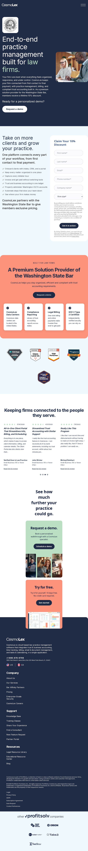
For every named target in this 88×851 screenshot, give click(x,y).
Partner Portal (12, 739)
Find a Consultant (14, 730)
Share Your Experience (16, 725)
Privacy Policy (75, 236)
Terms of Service (74, 233)
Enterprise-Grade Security (13, 697)
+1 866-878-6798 (15, 658)
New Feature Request (15, 734)
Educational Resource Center (15, 757)
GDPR (8, 798)
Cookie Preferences (13, 806)
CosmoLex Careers (14, 703)
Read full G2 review (11, 469)
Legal (8, 792)
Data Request (11, 803)
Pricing (9, 692)
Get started (44, 602)
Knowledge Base (13, 716)
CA (22, 665)
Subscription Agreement (14, 800)
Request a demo (14, 109)
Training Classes (13, 721)
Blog (8, 763)
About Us (10, 678)
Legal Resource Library (16, 752)
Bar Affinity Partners (15, 687)
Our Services (12, 683)
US (11, 665)
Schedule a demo (44, 546)
